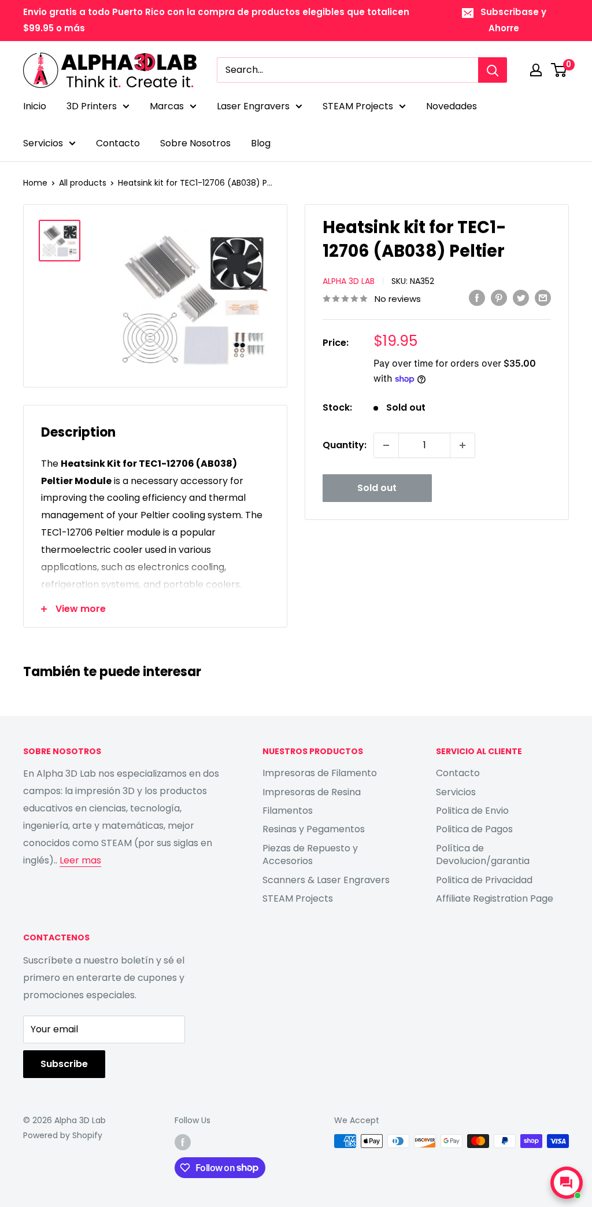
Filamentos (287, 810)
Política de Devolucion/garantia (483, 854)
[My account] (536, 70)
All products (82, 183)
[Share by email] (543, 298)
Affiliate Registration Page (494, 898)
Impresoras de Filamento (319, 773)
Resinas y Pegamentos (313, 829)
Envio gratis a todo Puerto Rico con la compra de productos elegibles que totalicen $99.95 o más (216, 20)
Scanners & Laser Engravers (326, 880)
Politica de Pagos (474, 829)
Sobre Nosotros (195, 143)
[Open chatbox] (566, 1183)
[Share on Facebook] (477, 298)
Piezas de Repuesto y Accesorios (310, 854)
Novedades (451, 106)
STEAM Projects (358, 106)
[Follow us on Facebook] (183, 1142)
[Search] (492, 70)
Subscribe (64, 1064)
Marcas (167, 106)
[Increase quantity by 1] (462, 445)
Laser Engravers (253, 106)
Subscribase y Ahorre (513, 20)
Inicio (34, 106)
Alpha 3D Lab (349, 281)
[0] (559, 70)
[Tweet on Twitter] (521, 298)
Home (35, 183)
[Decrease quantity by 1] (386, 445)
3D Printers (91, 106)
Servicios (43, 143)
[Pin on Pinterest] (499, 298)
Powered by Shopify (62, 1135)
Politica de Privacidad (484, 880)
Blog (261, 143)
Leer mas (80, 860)
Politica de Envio (472, 810)
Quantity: (345, 445)
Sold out (377, 487)
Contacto (118, 143)
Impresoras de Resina (311, 792)
